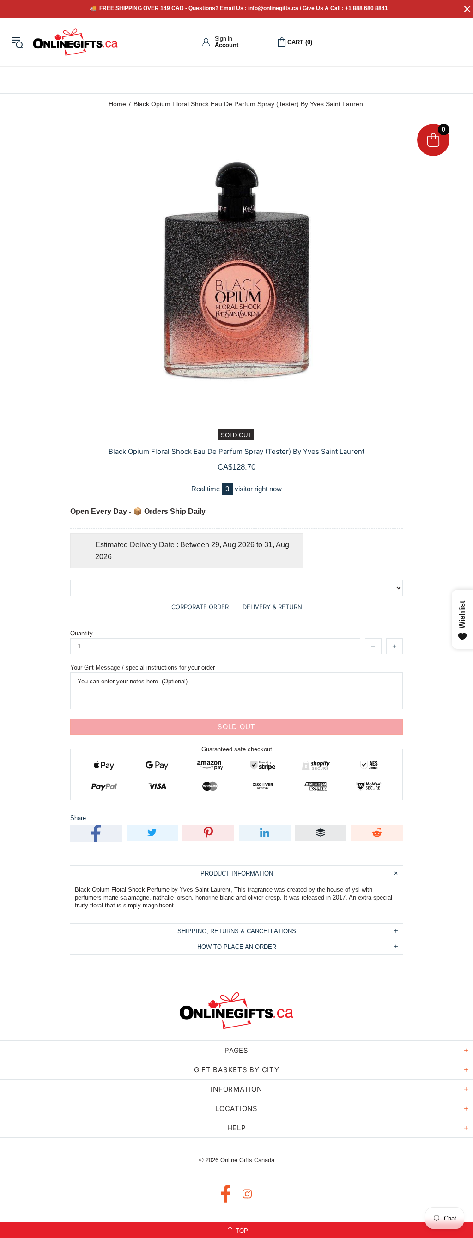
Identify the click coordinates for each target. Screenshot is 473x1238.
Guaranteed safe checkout (236, 749)
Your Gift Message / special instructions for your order (142, 667)
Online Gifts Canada (75, 42)
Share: (79, 818)
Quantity (81, 633)
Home (117, 104)
